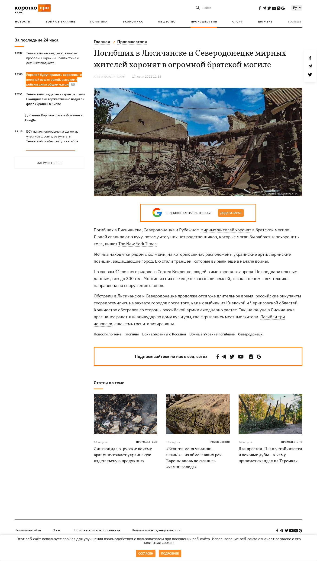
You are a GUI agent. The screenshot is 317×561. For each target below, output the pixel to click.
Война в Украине (60, 21)
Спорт (237, 21)
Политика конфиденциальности (156, 530)
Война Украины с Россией (164, 334)
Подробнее (170, 553)
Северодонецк (250, 334)
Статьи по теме (109, 382)
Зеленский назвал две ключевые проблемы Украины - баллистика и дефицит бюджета (52, 58)
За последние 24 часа (36, 40)
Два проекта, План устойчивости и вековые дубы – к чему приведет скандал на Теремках (270, 455)
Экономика (133, 21)
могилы (132, 334)
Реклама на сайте (28, 530)
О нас (57, 530)
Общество (167, 21)
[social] (260, 8)
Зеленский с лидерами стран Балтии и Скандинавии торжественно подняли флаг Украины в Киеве (55, 99)
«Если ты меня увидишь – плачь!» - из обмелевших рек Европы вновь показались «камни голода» (194, 458)
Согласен (145, 553)
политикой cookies (159, 542)
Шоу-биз (265, 21)
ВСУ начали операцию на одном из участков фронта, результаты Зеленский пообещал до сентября (52, 136)
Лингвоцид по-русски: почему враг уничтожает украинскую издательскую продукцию (123, 455)
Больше (294, 21)
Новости (22, 21)
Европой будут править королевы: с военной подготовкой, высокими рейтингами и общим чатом (54, 79)
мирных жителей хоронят (226, 230)
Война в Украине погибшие (212, 334)
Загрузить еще (49, 163)
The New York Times (137, 243)
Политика (98, 21)
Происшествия (204, 21)
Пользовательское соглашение (96, 530)
